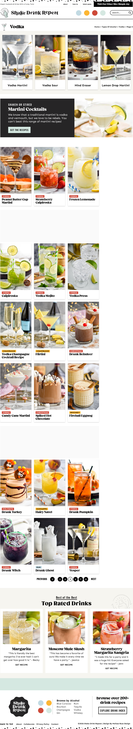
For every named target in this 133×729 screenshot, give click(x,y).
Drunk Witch (11, 570)
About (19, 724)
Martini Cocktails (27, 109)
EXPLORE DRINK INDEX (112, 710)
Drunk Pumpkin (81, 512)
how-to (75, 4)
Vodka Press (78, 296)
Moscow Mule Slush (66, 649)
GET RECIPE (21, 665)
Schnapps (41, 509)
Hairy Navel (44, 512)
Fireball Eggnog (80, 416)
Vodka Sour (50, 85)
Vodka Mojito (45, 296)
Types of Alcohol (109, 27)
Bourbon (61, 706)
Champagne (9, 351)
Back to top (6, 724)
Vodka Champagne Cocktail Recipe (16, 356)
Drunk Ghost (45, 570)
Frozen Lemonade (82, 199)
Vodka (122, 27)
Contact (54, 724)
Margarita (21, 649)
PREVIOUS (42, 579)
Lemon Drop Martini (115, 85)
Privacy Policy (42, 724)
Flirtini (40, 354)
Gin (58, 713)
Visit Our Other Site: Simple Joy (113, 4)
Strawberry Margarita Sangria (111, 651)
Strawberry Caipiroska (44, 201)
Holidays (8, 509)
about (65, 4)
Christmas (76, 351)
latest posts (87, 4)
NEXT (93, 579)
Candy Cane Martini (16, 416)
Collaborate (29, 724)
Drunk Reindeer (81, 354)
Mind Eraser (83, 85)
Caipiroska (10, 296)
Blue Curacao (64, 703)
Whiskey (75, 412)
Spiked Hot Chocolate (43, 417)
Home (97, 27)
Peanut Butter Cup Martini (15, 201)
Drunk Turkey (12, 512)
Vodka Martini (17, 85)
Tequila (78, 706)
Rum (38, 567)
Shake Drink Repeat (29, 13)
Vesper (74, 570)
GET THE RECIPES (19, 130)
